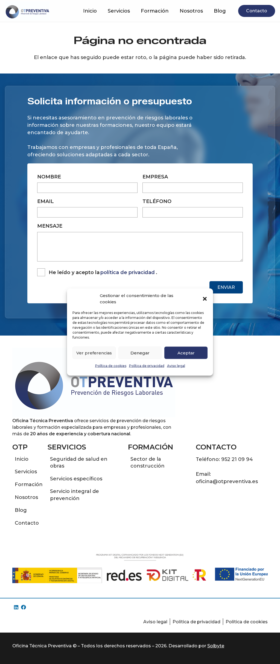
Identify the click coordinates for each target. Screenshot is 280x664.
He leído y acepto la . (103, 272)
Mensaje (49, 226)
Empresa (155, 177)
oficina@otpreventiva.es (227, 481)
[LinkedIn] (16, 607)
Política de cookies (110, 366)
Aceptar (186, 352)
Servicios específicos (76, 479)
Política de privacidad (146, 366)
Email (45, 201)
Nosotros (26, 497)
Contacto (27, 523)
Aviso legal (176, 366)
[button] (205, 298)
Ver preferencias (94, 352)
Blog (21, 510)
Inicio (21, 459)
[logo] (27, 10)
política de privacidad (127, 272)
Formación (29, 484)
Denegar (140, 352)
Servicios (26, 472)
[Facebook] (23, 607)
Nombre (49, 177)
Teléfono (156, 201)
